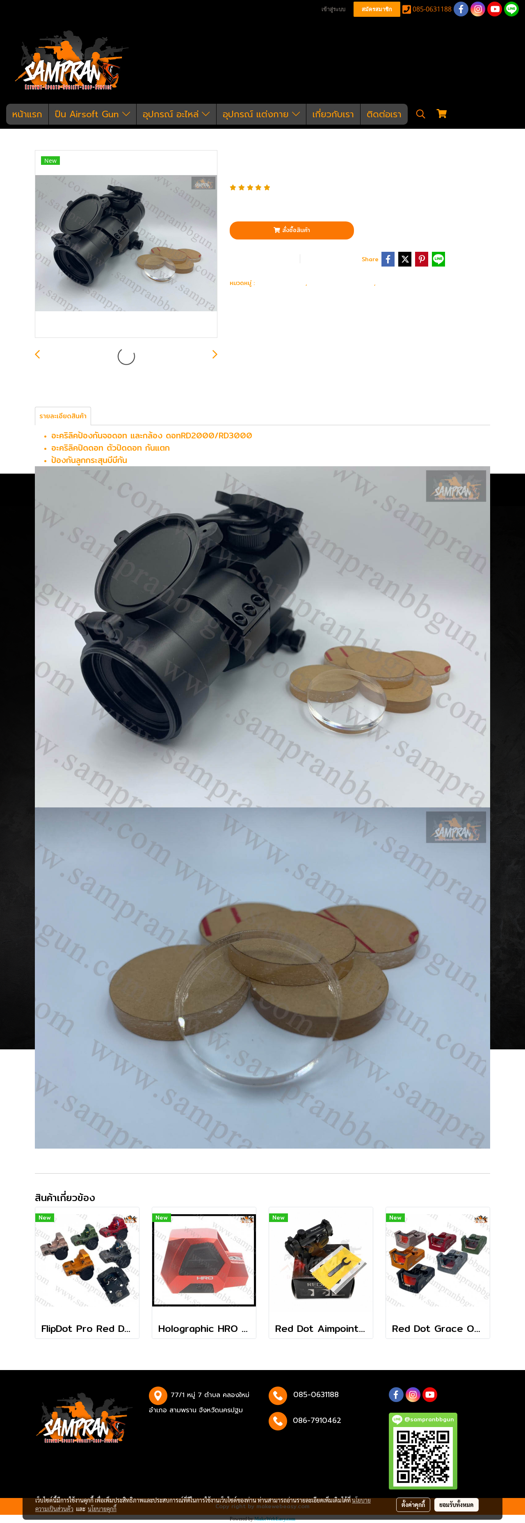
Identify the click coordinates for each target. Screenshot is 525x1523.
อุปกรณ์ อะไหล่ (172, 114)
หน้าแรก (27, 114)
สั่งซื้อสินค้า (295, 230)
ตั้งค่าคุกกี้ (413, 1504)
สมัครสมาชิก (377, 9)
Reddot (392, 282)
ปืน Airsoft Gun (88, 114)
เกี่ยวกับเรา (333, 114)
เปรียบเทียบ (333, 258)
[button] (421, 114)
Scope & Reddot (342, 282)
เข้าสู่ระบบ (333, 9)
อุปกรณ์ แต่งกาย (257, 114)
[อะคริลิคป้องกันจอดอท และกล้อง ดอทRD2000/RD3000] (126, 244)
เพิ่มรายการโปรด (264, 258)
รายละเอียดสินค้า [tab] (63, 416)
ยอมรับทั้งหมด (456, 1504)
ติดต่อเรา (384, 114)
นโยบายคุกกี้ (102, 1508)
